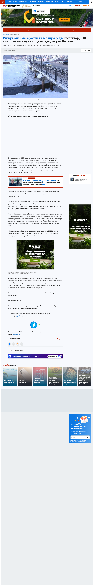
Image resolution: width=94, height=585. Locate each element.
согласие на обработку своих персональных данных (78, 441)
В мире (57, 2)
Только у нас (55, 30)
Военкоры (62, 30)
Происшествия (6, 34)
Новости (20, 30)
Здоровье (70, 2)
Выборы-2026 (13, 30)
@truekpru (16, 334)
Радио (70, 6)
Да (34, 11)
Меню (2, 2)
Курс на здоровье (28, 30)
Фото (10, 2)
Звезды (63, 2)
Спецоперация (23, 2)
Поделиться (87, 50)
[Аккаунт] (91, 2)
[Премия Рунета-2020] (25, 6)
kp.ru (60, 339)
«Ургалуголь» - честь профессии (42, 30)
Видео (15, 2)
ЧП (11, 350)
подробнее (18, 316)
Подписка (86, 6)
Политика (33, 2)
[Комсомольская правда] (11, 5)
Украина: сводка (70, 30)
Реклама (77, 6)
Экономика (49, 2)
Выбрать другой (41, 11)
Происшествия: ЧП (18, 350)
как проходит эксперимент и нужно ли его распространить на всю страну (41, 182)
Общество (41, 2)
